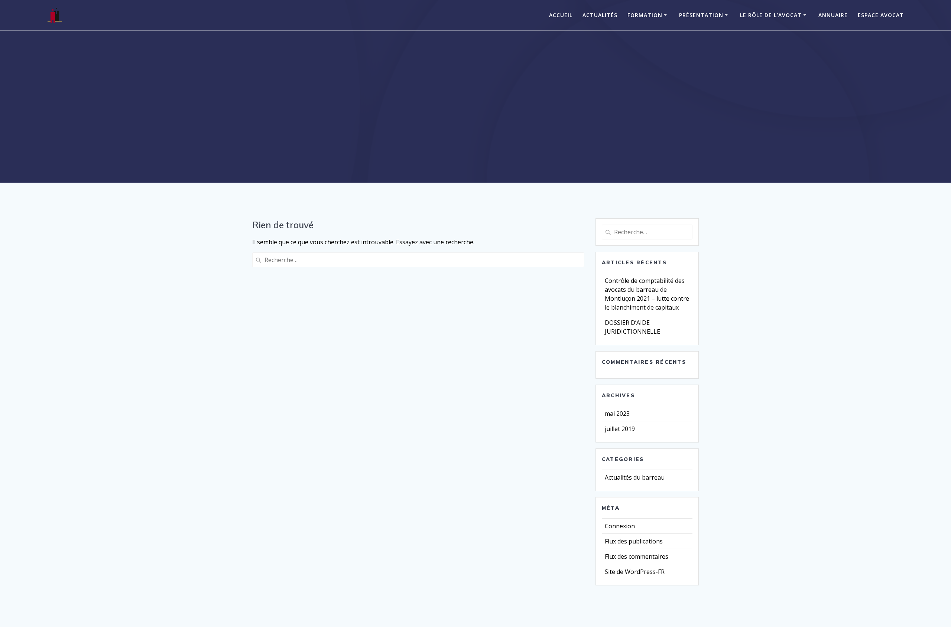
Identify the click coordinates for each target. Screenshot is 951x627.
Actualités (599, 15)
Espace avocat (881, 15)
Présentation (701, 15)
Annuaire (833, 15)
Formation (644, 15)
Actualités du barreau (635, 477)
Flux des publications (634, 541)
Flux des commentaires (636, 556)
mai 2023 (617, 413)
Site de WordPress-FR (635, 572)
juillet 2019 (620, 429)
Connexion (620, 526)
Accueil (560, 15)
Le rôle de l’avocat (771, 15)
